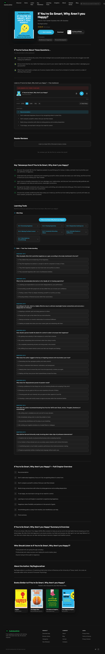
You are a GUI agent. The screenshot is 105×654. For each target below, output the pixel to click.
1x (26, 103)
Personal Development (60, 40)
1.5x (36, 103)
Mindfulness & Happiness (45, 40)
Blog (77, 3)
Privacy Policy (85, 633)
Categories (45, 639)
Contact (65, 639)
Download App (46, 633)
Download (60, 32)
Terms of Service (86, 636)
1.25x (31, 103)
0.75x (22, 103)
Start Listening (46, 32)
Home (26, 3)
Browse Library (46, 636)
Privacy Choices (86, 639)
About (64, 3)
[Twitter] (95, 649)
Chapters (56, 3)
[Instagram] (98, 649)
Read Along (84, 103)
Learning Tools (48, 3)
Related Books (71, 3)
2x (39, 103)
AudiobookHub (8, 5)
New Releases (46, 641)
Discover (18, 3)
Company (65, 641)
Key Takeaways (40, 3)
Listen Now (32, 3)
